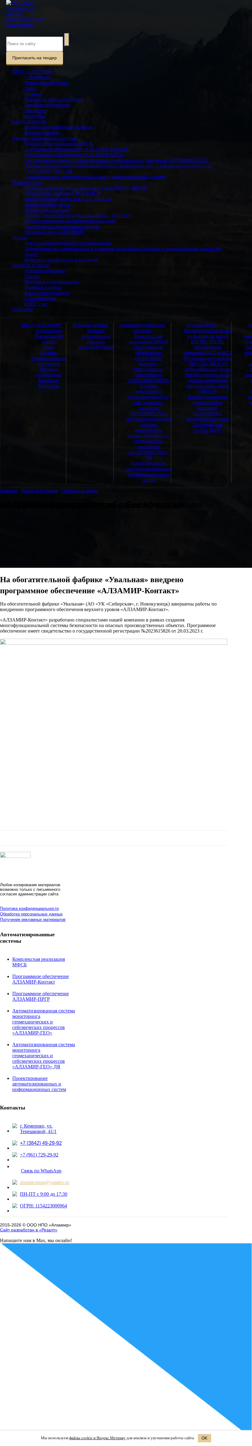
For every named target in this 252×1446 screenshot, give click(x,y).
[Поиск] (66, 39)
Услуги (19, 237)
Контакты (35, 116)
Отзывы (33, 93)
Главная (8, 490)
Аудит (31, 254)
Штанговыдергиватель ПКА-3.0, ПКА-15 (68, 198)
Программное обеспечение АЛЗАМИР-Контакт (40, 979)
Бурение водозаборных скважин (59, 127)
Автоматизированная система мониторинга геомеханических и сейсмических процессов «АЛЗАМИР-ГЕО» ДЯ (148, 438)
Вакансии (35, 110)
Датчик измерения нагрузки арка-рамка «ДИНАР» (78, 215)
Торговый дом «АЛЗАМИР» (55, 232)
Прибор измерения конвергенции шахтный (70, 221)
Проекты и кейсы (43, 287)
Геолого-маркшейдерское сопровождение (68, 243)
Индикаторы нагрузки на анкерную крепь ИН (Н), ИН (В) (86, 187)
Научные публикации (47, 104)
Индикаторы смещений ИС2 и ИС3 (62, 193)
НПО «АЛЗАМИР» (32, 71)
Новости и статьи (30, 265)
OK (204, 1438)
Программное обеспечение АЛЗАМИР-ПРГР (40, 996)
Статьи (32, 276)
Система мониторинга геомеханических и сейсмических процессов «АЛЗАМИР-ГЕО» (116, 160)
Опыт (31, 88)
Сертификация (40, 298)
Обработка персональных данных (31, 914)
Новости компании (45, 270)
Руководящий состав (46, 82)
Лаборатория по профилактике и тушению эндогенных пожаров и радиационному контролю (123, 248)
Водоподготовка (42, 132)
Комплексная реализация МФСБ (59, 143)
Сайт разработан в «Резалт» (28, 1229)
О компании (37, 77)
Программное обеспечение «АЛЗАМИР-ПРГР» (75, 154)
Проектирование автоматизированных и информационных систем (95, 176)
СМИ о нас (36, 303)
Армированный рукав (48, 204)
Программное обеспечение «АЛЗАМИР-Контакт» (77, 149)
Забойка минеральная (47, 209)
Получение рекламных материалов (32, 919)
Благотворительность (47, 292)
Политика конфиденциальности (29, 908)
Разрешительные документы (54, 99)
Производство (27, 182)
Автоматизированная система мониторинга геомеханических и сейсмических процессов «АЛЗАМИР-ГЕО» (43, 1021)
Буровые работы (29, 121)
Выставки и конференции (52, 281)
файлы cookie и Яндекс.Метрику (97, 1438)
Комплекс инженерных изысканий (61, 259)
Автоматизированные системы (44, 138)
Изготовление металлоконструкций (62, 226)
